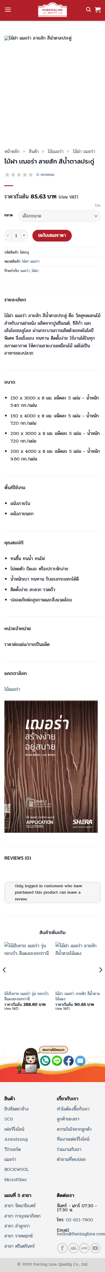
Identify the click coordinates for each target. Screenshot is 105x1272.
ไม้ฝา (35, 271)
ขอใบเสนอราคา (52, 235)
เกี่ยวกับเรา (67, 1099)
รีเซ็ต (98, 206)
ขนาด (8, 215)
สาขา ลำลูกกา (17, 1226)
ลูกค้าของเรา (68, 1119)
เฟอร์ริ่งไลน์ (14, 1129)
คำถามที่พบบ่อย (71, 1159)
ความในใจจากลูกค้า (74, 1129)
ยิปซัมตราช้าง (16, 1109)
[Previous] (4, 981)
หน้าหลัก (12, 151)
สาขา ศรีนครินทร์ (19, 1246)
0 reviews (45, 175)
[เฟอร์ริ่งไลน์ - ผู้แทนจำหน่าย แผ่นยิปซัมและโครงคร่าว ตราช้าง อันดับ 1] (52, 9)
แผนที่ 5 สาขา (17, 1195)
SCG (8, 1119)
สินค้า (34, 151)
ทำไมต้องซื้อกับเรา (73, 1109)
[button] (7, 9)
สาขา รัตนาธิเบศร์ (20, 1205)
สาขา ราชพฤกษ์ (18, 1235)
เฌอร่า (25, 271)
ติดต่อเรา (65, 1195)
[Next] (100, 981)
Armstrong (16, 1139)
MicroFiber (15, 1179)
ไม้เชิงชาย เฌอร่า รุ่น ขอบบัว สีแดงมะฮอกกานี (26, 996)
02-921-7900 (79, 1219)
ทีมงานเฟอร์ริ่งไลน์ (73, 1139)
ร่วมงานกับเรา (69, 1149)
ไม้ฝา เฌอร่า (84, 151)
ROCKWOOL (16, 1169)
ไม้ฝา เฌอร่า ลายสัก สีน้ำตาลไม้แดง (77, 996)
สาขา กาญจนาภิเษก (22, 1216)
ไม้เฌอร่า (56, 151)
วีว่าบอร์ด (12, 1149)
